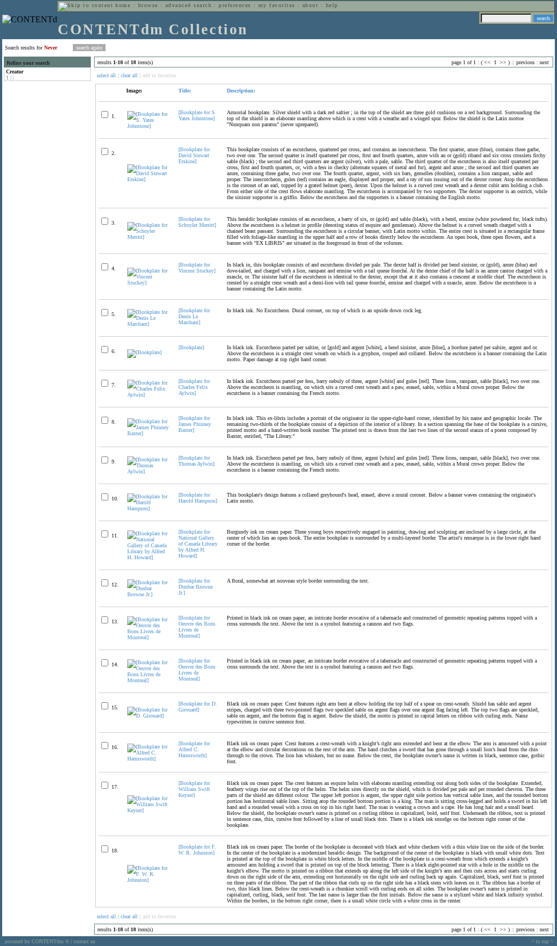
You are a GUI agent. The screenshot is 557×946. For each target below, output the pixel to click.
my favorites (276, 5)
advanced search (188, 5)
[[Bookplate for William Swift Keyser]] (148, 810)
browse (148, 5)
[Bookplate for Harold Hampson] (197, 498)
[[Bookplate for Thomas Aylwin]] (148, 471)
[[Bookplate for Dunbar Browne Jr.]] (148, 594)
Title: (184, 91)
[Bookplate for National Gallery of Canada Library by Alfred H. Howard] (198, 544)
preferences (235, 5)
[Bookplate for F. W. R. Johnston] (197, 850)
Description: (241, 91)
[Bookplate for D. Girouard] (197, 707)
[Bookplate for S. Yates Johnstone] (197, 115)
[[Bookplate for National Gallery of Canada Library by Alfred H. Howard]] (148, 557)
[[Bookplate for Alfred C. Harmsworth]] (148, 759)
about (310, 5)
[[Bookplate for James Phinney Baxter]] (148, 433)
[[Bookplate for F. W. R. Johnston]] (148, 880)
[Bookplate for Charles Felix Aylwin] (194, 387)
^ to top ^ (542, 941)
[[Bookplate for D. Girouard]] (148, 716)
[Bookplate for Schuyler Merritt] (197, 222)
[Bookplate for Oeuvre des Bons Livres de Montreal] (196, 627)
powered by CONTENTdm (37, 941)
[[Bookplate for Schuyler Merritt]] (148, 237)
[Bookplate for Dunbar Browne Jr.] (195, 587)
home (123, 5)
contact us (84, 941)
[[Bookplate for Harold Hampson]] (148, 508)
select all (106, 75)
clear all (129, 75)
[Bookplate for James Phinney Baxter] (194, 424)
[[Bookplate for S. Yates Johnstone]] (148, 126)
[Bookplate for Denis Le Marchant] (194, 316)
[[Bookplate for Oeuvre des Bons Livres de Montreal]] (148, 637)
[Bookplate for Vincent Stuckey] (196, 268)
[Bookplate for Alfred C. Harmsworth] (194, 749)
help (332, 5)
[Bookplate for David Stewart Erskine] (194, 155)
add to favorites (159, 75)
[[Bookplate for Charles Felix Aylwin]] (148, 395)
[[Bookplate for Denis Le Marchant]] (148, 324)
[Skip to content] (86, 5)
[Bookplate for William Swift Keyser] (194, 789)
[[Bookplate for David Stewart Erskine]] (148, 179)
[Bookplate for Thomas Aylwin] (196, 461)
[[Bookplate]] (144, 352)
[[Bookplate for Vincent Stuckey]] (148, 283)
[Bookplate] (191, 347)
